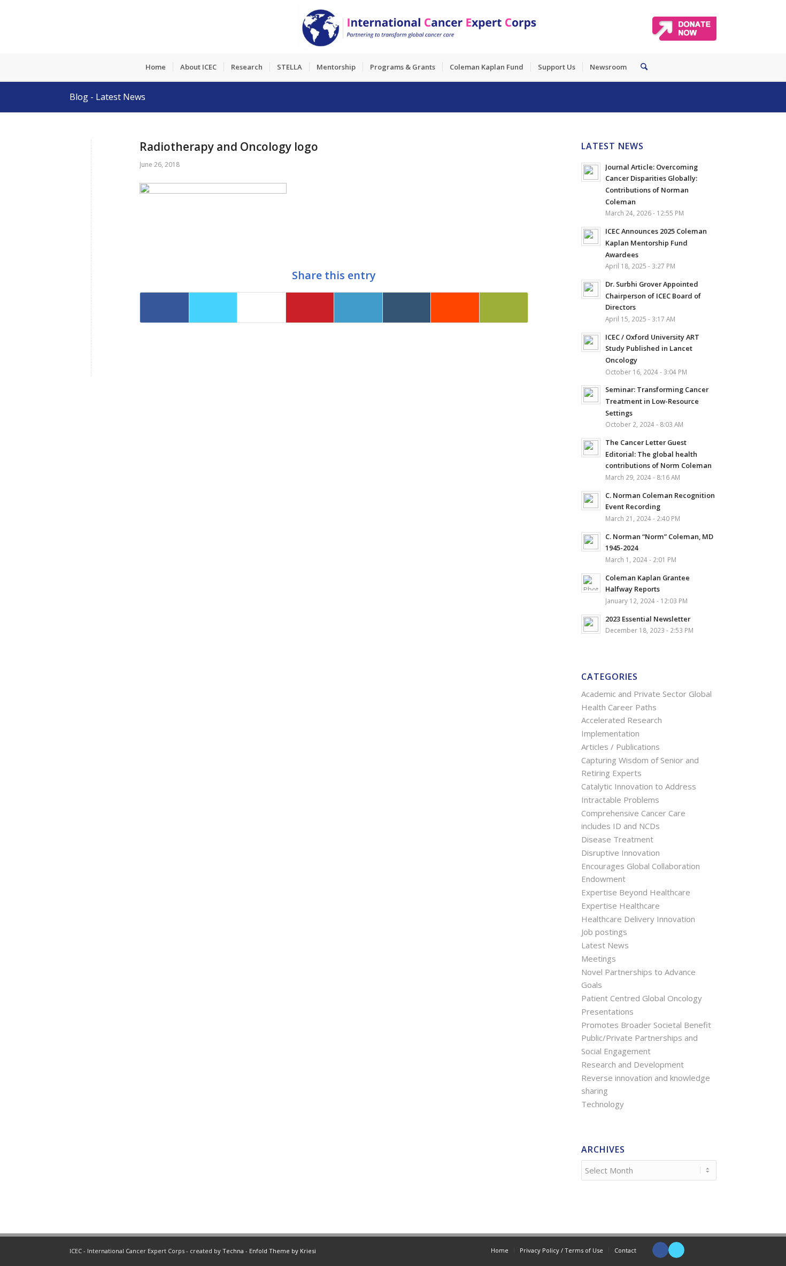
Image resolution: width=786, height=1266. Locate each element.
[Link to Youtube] (692, 1250)
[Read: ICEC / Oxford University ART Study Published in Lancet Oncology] (590, 342)
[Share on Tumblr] (407, 308)
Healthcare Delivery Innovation (638, 919)
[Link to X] (676, 1250)
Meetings (598, 958)
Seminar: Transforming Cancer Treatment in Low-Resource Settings (656, 401)
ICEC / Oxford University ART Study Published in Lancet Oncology (652, 348)
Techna (233, 1251)
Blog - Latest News (107, 97)
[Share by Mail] (504, 308)
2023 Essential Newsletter (647, 619)
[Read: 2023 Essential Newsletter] (590, 624)
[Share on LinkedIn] (358, 308)
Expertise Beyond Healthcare (635, 892)
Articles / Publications (620, 746)
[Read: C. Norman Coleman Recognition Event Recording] (590, 500)
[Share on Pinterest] (310, 308)
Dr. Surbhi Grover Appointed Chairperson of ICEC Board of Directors (653, 295)
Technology (602, 1104)
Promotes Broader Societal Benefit (646, 1024)
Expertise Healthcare (620, 905)
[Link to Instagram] (708, 1250)
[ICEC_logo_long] (419, 27)
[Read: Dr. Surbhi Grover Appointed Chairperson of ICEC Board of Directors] (590, 289)
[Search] (641, 66)
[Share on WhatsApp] (261, 308)
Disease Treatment (617, 839)
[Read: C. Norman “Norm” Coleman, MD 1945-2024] (590, 541)
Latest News (605, 945)
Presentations (607, 1011)
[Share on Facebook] (164, 308)
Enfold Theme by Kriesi (282, 1251)
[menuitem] (155, 66)
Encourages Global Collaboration (640, 866)
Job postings (604, 931)
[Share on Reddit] (455, 308)
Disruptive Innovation (620, 852)
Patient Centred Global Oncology (641, 998)
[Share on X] (213, 308)
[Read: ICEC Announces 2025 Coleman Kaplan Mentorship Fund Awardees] (590, 236)
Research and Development (632, 1064)
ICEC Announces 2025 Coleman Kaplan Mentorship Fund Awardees (656, 242)
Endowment (603, 878)
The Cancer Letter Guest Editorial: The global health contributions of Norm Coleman (658, 454)
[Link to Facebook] (660, 1250)
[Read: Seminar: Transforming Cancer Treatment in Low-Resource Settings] (590, 394)
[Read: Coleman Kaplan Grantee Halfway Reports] (590, 583)
